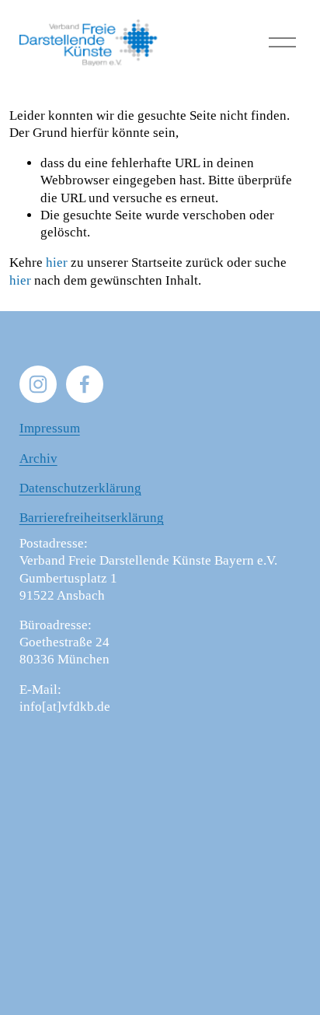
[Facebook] (84, 384)
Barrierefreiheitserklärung (91, 517)
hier (57, 262)
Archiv (38, 458)
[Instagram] (38, 384)
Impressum (49, 428)
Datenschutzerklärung (80, 488)
